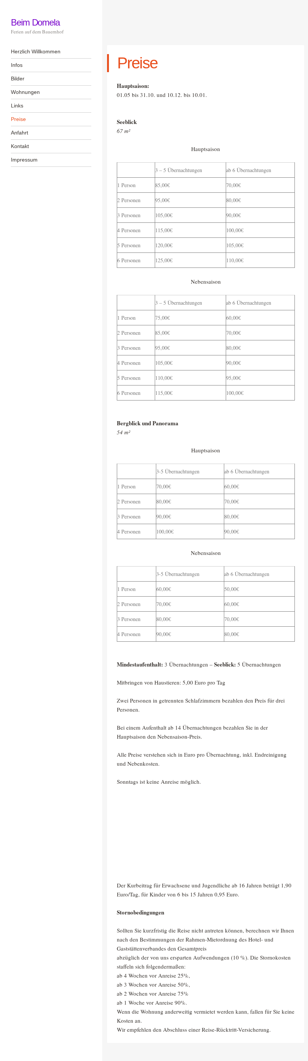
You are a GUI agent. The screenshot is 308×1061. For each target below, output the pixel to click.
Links (17, 106)
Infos (17, 65)
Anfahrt (19, 133)
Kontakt (20, 146)
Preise (18, 119)
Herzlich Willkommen (35, 51)
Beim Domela (35, 22)
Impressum (24, 160)
